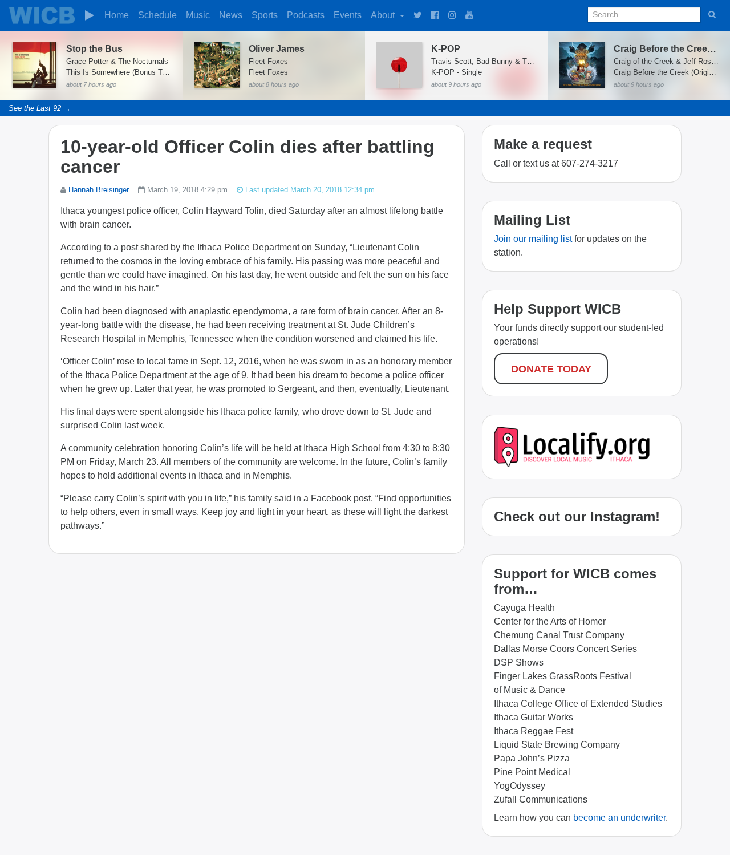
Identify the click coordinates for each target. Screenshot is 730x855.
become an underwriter (619, 817)
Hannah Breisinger (98, 189)
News (230, 15)
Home (116, 15)
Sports (265, 15)
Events (348, 15)
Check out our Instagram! (577, 516)
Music (198, 15)
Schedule (157, 15)
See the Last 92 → (40, 108)
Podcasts (306, 15)
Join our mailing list (533, 239)
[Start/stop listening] (89, 15)
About (384, 15)
